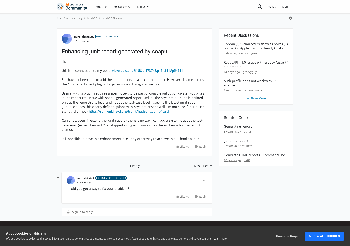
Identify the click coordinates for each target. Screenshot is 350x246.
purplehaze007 (84, 37)
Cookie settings (287, 236)
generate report (236, 141)
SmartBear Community (69, 18)
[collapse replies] (57, 177)
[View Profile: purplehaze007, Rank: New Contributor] (67, 39)
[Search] (259, 6)
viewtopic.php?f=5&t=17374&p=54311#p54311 (147, 70)
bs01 (247, 160)
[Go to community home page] (72, 6)
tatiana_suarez (254, 90)
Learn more (220, 238)
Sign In (286, 7)
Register (272, 7)
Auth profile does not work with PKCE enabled (252, 83)
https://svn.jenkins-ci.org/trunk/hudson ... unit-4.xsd (129, 111)
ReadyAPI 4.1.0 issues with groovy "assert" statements (256, 64)
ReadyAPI (92, 18)
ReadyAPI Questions (113, 18)
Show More (258, 98)
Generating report (238, 126)
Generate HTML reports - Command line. (255, 155)
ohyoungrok (249, 53)
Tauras (247, 131)
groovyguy (250, 72)
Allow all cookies (324, 236)
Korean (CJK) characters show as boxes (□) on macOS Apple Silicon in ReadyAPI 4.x (256, 46)
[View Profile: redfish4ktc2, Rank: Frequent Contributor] (71, 180)
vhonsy (247, 146)
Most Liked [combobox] (203, 166)
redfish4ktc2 (85, 178)
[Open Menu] (290, 18)
